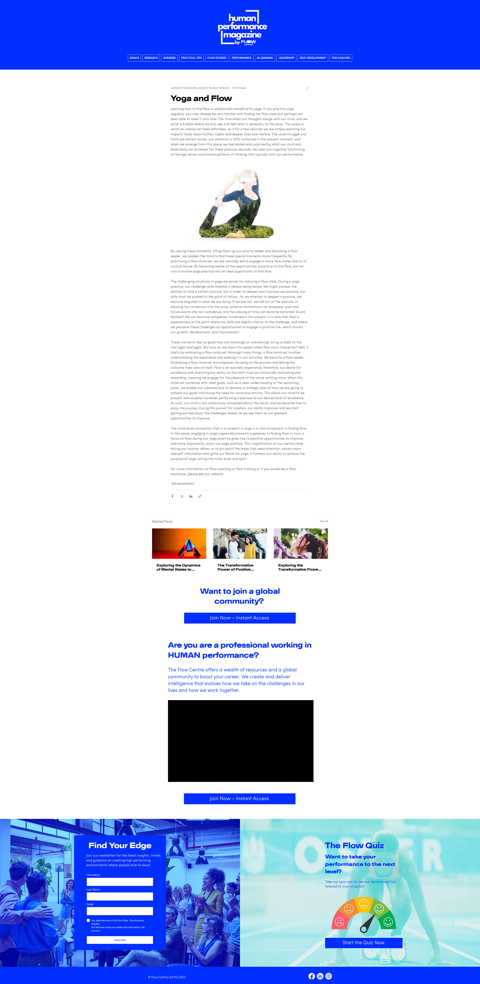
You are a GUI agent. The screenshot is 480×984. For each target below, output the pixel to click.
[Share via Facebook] (172, 496)
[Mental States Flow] (179, 543)
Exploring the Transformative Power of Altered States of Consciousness (299, 567)
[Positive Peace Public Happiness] (240, 543)
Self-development (182, 483)
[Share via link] (200, 496)
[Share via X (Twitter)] (181, 496)
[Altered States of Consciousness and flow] (301, 543)
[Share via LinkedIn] (191, 496)
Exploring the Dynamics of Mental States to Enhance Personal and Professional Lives (178, 567)
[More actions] (307, 88)
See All (324, 521)
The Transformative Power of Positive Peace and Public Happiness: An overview (240, 567)
